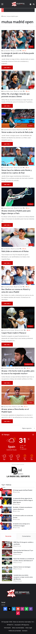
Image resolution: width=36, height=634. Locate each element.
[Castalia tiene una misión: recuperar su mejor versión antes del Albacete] (7, 577)
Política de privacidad (15, 630)
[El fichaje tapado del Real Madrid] (6, 492)
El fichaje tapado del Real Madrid (22, 490)
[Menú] (2, 5)
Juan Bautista (6, 50)
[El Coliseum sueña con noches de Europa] (6, 518)
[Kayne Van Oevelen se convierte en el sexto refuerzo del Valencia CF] (7, 561)
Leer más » (7, 67)
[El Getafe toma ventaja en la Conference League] (6, 526)
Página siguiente (27, 428)
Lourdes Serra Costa (8, 208)
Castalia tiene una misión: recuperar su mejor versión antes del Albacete (23, 577)
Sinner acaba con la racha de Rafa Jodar (17, 132)
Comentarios (26, 536)
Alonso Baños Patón (8, 91)
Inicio (4, 16)
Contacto (24, 630)
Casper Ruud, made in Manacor (13, 333)
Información (7, 627)
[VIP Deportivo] (18, 4)
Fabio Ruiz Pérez (7, 406)
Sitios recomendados (18, 627)
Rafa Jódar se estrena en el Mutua (14, 251)
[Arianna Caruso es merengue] (7, 569)
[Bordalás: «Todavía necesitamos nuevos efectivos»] (6, 509)
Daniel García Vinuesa (8, 330)
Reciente (8, 536)
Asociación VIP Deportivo (22, 624)
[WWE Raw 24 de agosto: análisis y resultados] (7, 544)
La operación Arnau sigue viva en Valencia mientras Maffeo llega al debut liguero (23, 500)
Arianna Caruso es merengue (13, 10)
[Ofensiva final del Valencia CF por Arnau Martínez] (7, 552)
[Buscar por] (34, 5)
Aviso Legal (28, 627)
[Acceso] (30, 5)
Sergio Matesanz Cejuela (9, 129)
